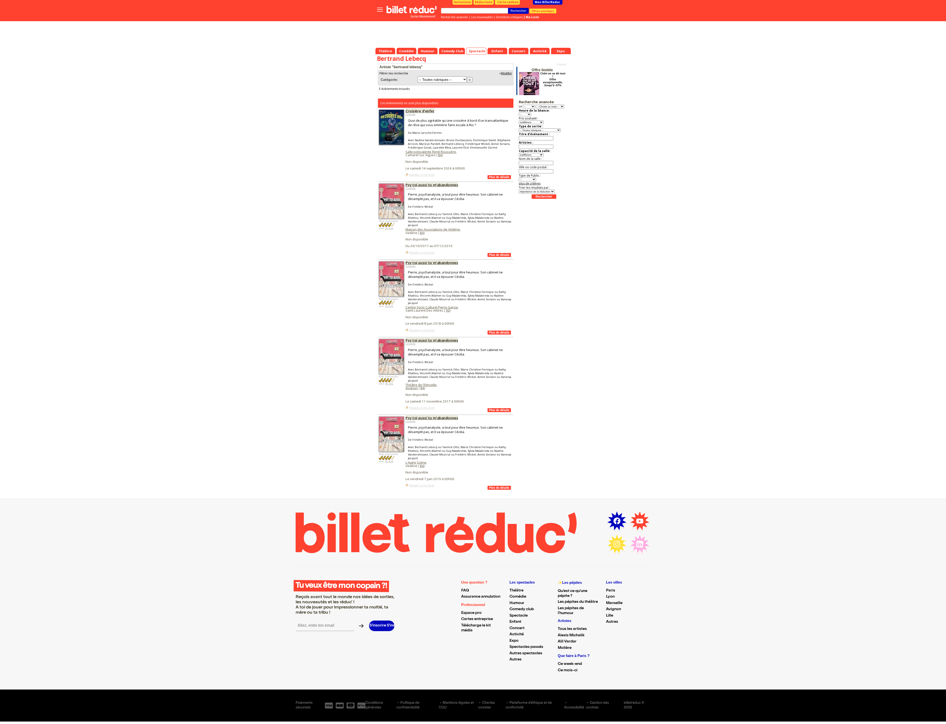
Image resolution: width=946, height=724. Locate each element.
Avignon (411, 388)
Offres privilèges (543, 10)
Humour (516, 603)
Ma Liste (532, 17)
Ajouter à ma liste (421, 175)
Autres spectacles (525, 654)
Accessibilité (574, 707)
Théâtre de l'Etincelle (421, 385)
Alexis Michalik (571, 636)
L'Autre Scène (415, 462)
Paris (610, 591)
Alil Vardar (567, 642)
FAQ (465, 591)
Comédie (410, 114)
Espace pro (471, 613)
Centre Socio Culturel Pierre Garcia (431, 307)
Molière (565, 648)
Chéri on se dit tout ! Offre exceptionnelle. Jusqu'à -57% (552, 79)
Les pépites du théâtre (578, 602)
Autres (515, 660)
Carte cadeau (508, 2)
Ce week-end (570, 664)
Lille (609, 616)
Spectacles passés (526, 647)
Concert (516, 628)
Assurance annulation (480, 597)
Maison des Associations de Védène (432, 229)
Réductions (483, 2)
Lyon (610, 597)
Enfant (515, 622)
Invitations (462, 2)
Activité (516, 635)
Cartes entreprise (477, 619)
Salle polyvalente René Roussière (430, 152)
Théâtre (516, 591)
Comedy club (521, 609)
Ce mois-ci (567, 671)
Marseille (614, 603)
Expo (514, 641)
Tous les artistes (572, 629)
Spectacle (518, 616)
